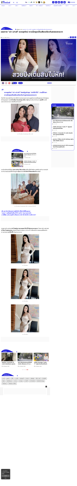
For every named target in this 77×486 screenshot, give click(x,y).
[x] (56, 2)
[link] (25, 156)
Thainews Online (12, 383)
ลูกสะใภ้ (7, 378)
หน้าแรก (18, 29)
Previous (46, 351)
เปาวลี (3, 378)
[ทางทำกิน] (36, 2)
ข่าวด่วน (15, 381)
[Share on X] (73, 37)
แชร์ (68, 37)
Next (48, 351)
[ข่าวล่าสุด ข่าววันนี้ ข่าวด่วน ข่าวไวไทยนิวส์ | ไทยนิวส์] (6, 2)
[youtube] (59, 2)
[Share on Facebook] (71, 37)
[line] (64, 2)
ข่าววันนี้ (26, 381)
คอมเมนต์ (22, 378)
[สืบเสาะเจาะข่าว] (26, 2)
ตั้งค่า (6, 478)
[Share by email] (75, 37)
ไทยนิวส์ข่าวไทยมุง (40, 381)
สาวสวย (27, 378)
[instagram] (62, 2)
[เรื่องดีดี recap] (29, 2)
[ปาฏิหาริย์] (39, 2)
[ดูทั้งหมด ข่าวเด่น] (72, 105)
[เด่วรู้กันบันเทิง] (31, 2)
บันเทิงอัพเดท (9, 381)
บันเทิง (3, 381)
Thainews (4, 383)
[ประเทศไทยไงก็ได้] (44, 2)
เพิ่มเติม (3, 473)
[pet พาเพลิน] (34, 2)
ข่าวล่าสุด (21, 381)
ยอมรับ (5, 475)
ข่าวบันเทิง (44, 378)
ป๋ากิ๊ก (12, 378)
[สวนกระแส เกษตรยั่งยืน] (41, 2)
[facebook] (53, 2)
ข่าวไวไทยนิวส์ (32, 381)
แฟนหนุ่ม (32, 378)
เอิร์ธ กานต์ (38, 378)
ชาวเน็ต (16, 378)
